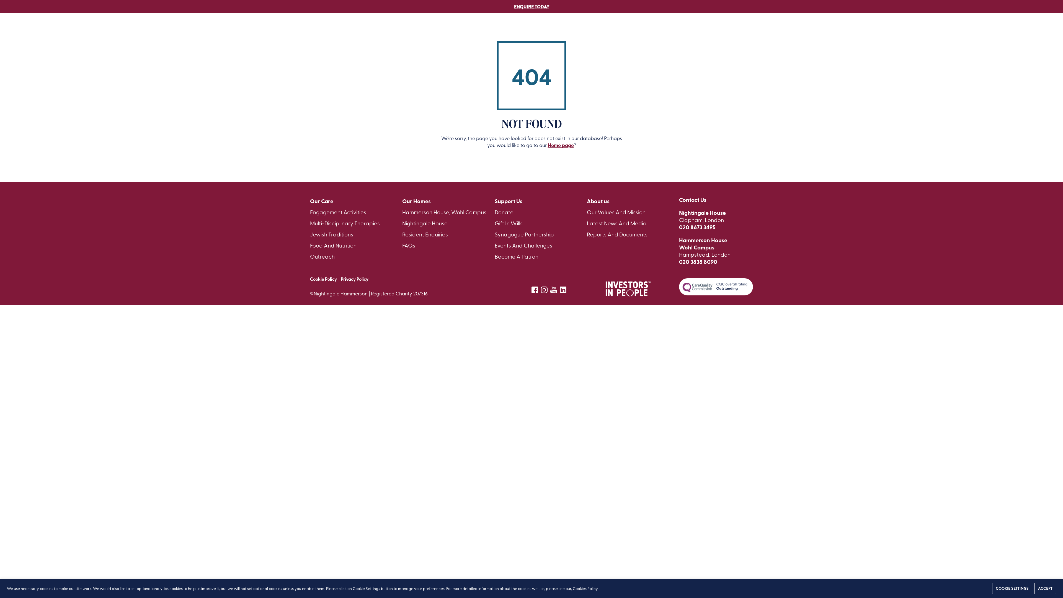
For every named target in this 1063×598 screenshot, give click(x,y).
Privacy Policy (354, 279)
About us (598, 201)
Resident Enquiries (425, 234)
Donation (671, 35)
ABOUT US (412, 35)
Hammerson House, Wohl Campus (444, 212)
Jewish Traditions (331, 234)
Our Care (321, 201)
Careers (636, 35)
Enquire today (531, 7)
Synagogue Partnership (524, 234)
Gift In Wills (509, 223)
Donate (504, 212)
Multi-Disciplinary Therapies (345, 223)
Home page (561, 145)
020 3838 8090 (698, 262)
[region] (531, 588)
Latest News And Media (617, 223)
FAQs (408, 245)
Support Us (599, 35)
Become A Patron (516, 256)
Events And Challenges (523, 245)
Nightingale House (425, 223)
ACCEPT (1045, 588)
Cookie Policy (323, 279)
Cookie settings (1012, 588)
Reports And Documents (617, 234)
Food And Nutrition (333, 245)
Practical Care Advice (540, 35)
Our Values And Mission (616, 212)
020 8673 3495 (697, 227)
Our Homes (416, 201)
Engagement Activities (338, 212)
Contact (708, 35)
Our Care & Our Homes (466, 35)
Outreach (322, 256)
